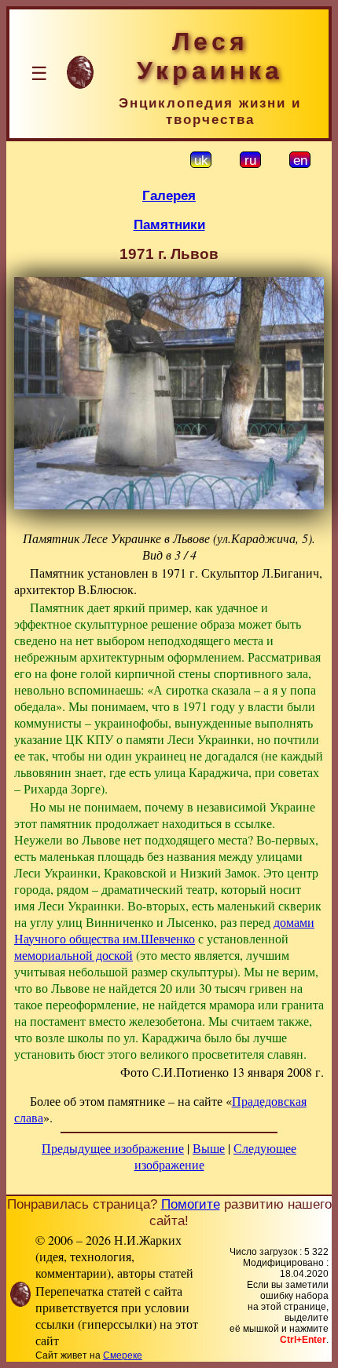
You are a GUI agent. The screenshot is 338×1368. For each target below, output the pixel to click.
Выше (209, 1148)
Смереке (122, 1355)
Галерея (169, 195)
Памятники (169, 224)
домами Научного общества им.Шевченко (164, 930)
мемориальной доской (73, 955)
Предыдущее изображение (113, 1148)
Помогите (190, 1204)
